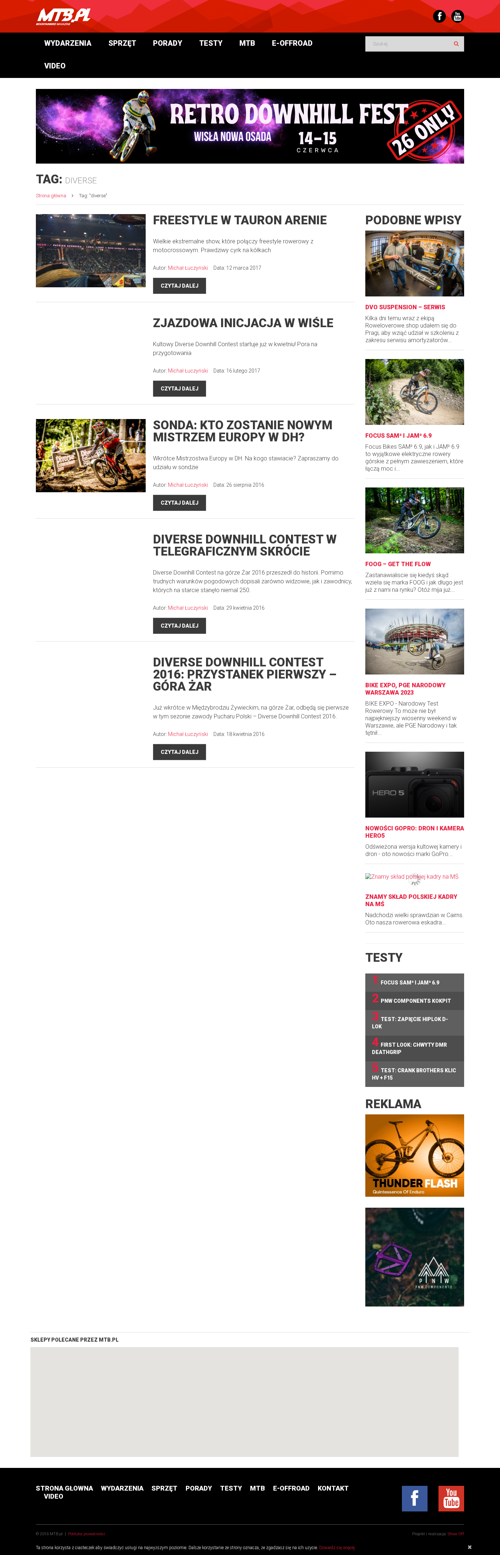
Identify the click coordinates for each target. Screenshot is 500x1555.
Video (55, 65)
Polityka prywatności (86, 1534)
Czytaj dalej (179, 286)
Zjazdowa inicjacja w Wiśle (243, 323)
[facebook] (415, 1498)
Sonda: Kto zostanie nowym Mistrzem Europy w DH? (242, 431)
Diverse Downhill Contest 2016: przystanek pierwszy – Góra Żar (244, 674)
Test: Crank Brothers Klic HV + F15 (414, 1071)
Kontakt (333, 1488)
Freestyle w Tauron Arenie (240, 220)
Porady (167, 43)
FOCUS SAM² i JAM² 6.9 (398, 435)
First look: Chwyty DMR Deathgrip (409, 1045)
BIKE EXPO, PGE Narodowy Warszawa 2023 (405, 689)
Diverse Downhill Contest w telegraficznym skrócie (245, 545)
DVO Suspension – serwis (405, 307)
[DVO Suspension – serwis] (414, 263)
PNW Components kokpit (411, 998)
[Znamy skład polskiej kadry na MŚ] (414, 877)
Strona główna (51, 195)
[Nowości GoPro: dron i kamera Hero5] (414, 785)
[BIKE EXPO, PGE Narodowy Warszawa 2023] (414, 641)
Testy (211, 43)
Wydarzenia (68, 43)
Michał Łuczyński (188, 268)
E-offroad (292, 43)
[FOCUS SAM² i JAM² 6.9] (414, 392)
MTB (247, 43)
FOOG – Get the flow (398, 564)
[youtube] (451, 1498)
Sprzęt (122, 43)
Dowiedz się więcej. (337, 1547)
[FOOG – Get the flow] (414, 520)
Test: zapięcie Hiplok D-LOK (410, 1019)
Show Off (456, 1534)
